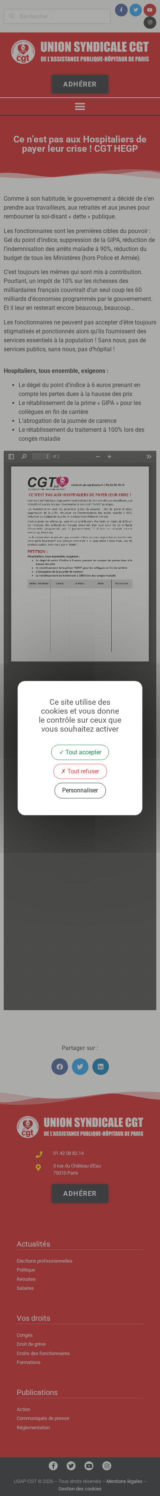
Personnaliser (80, 790)
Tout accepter (82, 752)
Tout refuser (82, 771)
